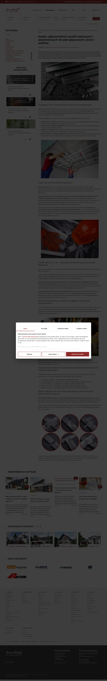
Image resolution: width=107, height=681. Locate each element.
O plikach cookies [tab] (81, 328)
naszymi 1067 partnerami (30, 336)
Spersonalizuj (53, 354)
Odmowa (29, 354)
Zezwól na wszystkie (78, 354)
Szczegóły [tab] (44, 328)
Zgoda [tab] (25, 328)
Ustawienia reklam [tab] (63, 328)
